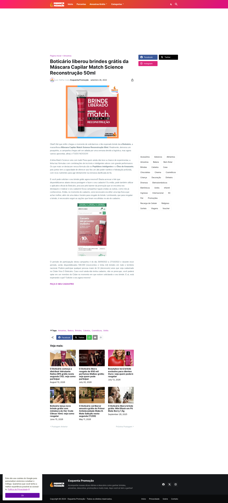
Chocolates (145, 172)
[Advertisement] (114, 31)
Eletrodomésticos (159, 182)
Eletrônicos (145, 188)
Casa (165, 167)
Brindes (78, 330)
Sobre (165, 499)
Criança (143, 177)
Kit (169, 193)
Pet (141, 198)
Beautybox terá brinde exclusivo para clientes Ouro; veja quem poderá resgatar (120, 373)
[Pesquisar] (176, 4)
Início (143, 499)
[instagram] (175, 484)
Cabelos (86, 330)
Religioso (165, 203)
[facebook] (163, 484)
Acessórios (145, 157)
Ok (22, 495)
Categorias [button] (116, 4)
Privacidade (154, 499)
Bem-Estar (167, 162)
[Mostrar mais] (100, 337)
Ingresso (144, 193)
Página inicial (55, 56)
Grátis (105, 330)
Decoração (156, 177)
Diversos (144, 182)
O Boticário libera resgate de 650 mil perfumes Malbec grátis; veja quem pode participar (91, 374)
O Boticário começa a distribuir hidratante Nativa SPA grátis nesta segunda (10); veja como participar (63, 374)
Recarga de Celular (148, 203)
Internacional (157, 193)
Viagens (154, 208)
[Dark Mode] (171, 4)
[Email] (95, 337)
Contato (174, 499)
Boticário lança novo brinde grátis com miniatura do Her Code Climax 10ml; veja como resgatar (62, 411)
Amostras (67, 56)
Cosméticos (97, 330)
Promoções (153, 198)
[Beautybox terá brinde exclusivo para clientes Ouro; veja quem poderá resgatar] (121, 358)
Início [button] (70, 4)
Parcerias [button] (81, 4)
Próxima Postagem (124, 426)
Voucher (166, 208)
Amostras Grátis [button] (97, 4)
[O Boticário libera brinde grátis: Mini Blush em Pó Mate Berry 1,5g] (121, 395)
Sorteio (143, 208)
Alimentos (171, 157)
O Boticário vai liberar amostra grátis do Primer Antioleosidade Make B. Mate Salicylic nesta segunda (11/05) (92, 411)
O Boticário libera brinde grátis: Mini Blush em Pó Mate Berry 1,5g (120, 408)
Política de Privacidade (18, 489)
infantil (167, 188)
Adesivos (158, 157)
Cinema (158, 172)
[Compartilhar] (131, 80)
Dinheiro (169, 177)
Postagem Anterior (60, 426)
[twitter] (169, 484)
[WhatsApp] (89, 337)
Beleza (70, 330)
